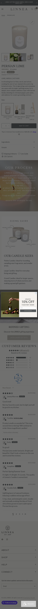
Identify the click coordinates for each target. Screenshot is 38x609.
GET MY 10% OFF (28, 310)
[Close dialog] (36, 293)
